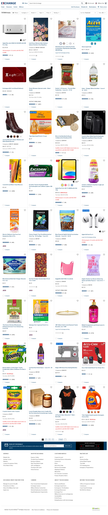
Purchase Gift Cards (36, 467)
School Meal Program (85, 461)
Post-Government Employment (39, 484)
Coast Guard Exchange (86, 488)
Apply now (6, 490)
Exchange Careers (35, 486)
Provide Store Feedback (37, 459)
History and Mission (60, 484)
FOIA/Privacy (58, 498)
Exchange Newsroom (60, 490)
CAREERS (33, 480)
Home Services (35, 469)
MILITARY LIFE (84, 453)
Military (21, 7)
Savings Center (7, 459)
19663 (60, 439)
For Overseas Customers (61, 473)
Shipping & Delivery (60, 469)
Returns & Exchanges (60, 467)
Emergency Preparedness (86, 467)
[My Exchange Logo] (11, 3)
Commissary (83, 486)
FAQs (56, 463)
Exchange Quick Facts (60, 486)
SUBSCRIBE (68, 445)
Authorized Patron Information (63, 459)
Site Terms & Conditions (38, 509)
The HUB (82, 463)
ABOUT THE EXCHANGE (62, 480)
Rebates (5, 461)
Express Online (35, 457)
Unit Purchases (75, 7)
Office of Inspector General (87, 484)
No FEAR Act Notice (85, 490)
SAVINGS (5, 453)
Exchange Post (59, 492)
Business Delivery (35, 461)
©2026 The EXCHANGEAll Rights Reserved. (17, 509)
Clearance (9, 7)
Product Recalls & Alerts (61, 475)
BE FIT (81, 457)
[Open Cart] (106, 3)
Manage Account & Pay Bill (10, 484)
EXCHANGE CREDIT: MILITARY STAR (13, 480)
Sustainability (58, 496)
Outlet (15, 7)
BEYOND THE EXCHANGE (87, 480)
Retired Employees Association (39, 490)
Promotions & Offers (8, 486)
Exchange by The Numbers (62, 488)
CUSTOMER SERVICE (60, 453)
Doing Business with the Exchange (64, 500)
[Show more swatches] (73, 43)
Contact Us (58, 461)
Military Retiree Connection (38, 488)
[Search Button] (82, 3)
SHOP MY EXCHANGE (37, 453)
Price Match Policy (8, 465)
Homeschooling (84, 459)
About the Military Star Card (10, 488)
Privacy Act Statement (53, 509)
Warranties (57, 471)
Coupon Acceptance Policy (10, 463)
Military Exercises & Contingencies (64, 494)
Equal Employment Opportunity (39, 492)
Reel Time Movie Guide (37, 463)
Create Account (59, 457)
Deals (2, 7)
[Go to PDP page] (14, 29)
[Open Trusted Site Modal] (96, 509)
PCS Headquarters (85, 465)
